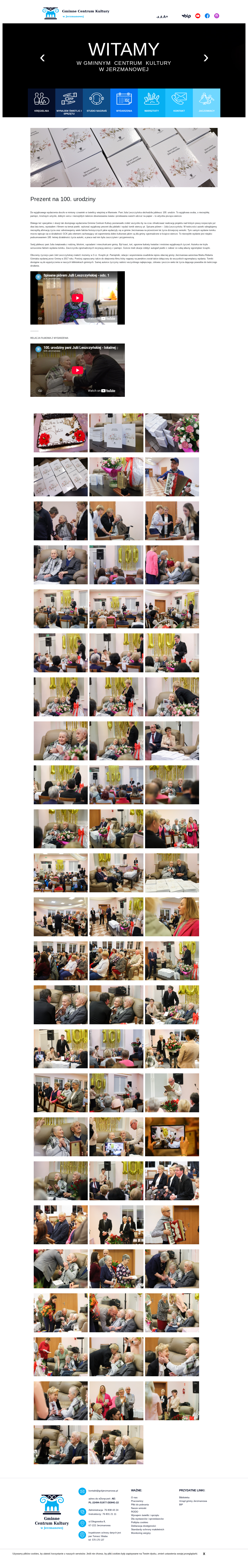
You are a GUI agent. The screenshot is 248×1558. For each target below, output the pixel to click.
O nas (134, 1497)
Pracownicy (137, 1501)
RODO (134, 1511)
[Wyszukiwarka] (149, 16)
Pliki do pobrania (140, 1504)
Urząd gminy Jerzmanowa (193, 1501)
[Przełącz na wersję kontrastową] (174, 16)
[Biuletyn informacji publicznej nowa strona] (186, 16)
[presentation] (42, 56)
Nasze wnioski (138, 1508)
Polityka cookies (139, 1522)
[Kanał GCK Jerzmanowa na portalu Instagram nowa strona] (216, 15)
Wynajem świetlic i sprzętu (145, 1515)
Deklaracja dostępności (143, 1525)
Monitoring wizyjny (141, 1533)
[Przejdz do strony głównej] (76, 13)
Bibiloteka (184, 1497)
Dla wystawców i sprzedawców (147, 1518)
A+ (165, 16)
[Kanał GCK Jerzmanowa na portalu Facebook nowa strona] (207, 15)
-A (157, 17)
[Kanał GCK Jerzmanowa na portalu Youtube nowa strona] (197, 15)
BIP (181, 1504)
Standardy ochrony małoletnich (147, 1529)
